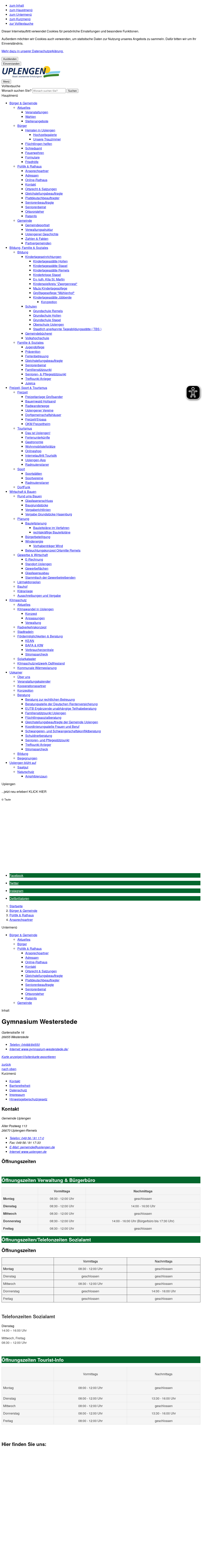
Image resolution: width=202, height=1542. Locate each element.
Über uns (23, 677)
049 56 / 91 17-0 (26, 1138)
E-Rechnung (34, 559)
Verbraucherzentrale (39, 649)
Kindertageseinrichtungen (43, 256)
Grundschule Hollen (47, 315)
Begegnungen (27, 758)
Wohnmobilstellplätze (40, 446)
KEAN (29, 640)
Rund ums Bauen (29, 496)
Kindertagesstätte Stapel (50, 265)
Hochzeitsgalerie (45, 134)
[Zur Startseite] (31, 76)
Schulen (31, 306)
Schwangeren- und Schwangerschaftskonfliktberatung (63, 731)
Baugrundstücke (36, 505)
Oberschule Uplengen (48, 324)
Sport (21, 469)
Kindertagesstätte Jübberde (52, 297)
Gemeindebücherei (38, 333)
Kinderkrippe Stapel (47, 274)
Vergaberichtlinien (38, 509)
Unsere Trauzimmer (47, 139)
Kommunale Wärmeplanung (37, 668)
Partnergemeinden (38, 243)
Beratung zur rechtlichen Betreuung (50, 699)
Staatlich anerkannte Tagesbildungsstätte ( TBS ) (67, 329)
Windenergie (34, 541)
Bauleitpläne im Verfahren (51, 527)
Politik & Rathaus (29, 166)
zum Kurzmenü (20, 19)
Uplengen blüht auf (22, 762)
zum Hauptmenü (21, 10)
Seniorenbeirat (35, 207)
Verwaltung (33, 622)
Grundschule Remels (48, 311)
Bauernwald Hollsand (40, 401)
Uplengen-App (35, 460)
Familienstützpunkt (38, 369)
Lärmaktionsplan (29, 582)
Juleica (30, 383)
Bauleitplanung (36, 523)
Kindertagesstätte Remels (51, 270)
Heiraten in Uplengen (40, 130)
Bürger (22, 125)
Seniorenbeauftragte (39, 202)
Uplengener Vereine (39, 410)
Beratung (23, 695)
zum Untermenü (20, 14)
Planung (23, 518)
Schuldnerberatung (38, 735)
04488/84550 (24, 1044)
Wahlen (30, 116)
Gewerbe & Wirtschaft (32, 555)
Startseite (16, 906)
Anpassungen (35, 618)
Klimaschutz (18, 600)
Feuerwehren (34, 152)
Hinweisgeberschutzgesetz (28, 1099)
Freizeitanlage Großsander (44, 396)
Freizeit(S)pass (35, 419)
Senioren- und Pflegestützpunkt (47, 740)
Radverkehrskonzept (31, 627)
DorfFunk (23, 487)
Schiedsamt (33, 148)
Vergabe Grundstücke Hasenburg (48, 514)
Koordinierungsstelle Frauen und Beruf (52, 726)
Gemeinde (24, 220)
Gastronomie (34, 442)
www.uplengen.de (28, 1151)
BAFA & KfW (34, 645)
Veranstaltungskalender (33, 681)
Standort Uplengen (38, 564)
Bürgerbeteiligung (37, 536)
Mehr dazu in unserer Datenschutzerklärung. (33, 51)
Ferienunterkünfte (37, 437)
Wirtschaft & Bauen (22, 491)
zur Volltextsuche (21, 23)
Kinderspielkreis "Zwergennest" (55, 283)
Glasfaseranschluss (39, 500)
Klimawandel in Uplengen (35, 609)
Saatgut (22, 767)
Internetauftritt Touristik (41, 455)
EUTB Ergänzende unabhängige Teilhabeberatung (60, 708)
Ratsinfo (31, 216)
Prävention (32, 351)
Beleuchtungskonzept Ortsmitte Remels (52, 550)
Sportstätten (33, 473)
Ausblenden (10, 59)
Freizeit (22, 392)
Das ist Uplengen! (37, 433)
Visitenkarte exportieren (39, 1056)
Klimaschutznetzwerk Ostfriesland (41, 663)
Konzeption (49, 302)
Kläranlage (25, 591)
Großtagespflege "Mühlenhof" (54, 293)
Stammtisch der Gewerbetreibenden (50, 577)
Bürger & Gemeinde (23, 103)
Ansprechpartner (37, 171)
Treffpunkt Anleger (38, 378)
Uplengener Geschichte (41, 234)
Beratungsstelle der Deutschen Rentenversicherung (61, 704)
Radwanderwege (37, 405)
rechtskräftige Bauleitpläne (51, 532)
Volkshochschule (37, 338)
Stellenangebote (36, 121)
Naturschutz (25, 771)
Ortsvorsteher (34, 211)
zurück (6, 1064)
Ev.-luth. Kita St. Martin (49, 279)
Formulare (32, 157)
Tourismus (24, 428)
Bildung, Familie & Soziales (28, 247)
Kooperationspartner (31, 686)
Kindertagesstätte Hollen (50, 261)
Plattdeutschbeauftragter (42, 198)
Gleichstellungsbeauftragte (44, 193)
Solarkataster (26, 658)
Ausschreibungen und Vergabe (39, 595)
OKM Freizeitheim (37, 424)
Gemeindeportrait (37, 225)
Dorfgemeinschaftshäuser (43, 415)
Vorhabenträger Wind (48, 546)
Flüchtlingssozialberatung (43, 717)
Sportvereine (34, 478)
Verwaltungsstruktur (39, 229)
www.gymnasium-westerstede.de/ (38, 1049)
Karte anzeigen (12, 1056)
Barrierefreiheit (19, 1085)
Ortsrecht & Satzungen (41, 189)
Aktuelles (23, 107)
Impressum (17, 1094)
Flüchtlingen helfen (38, 143)
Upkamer (15, 672)
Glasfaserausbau (37, 573)
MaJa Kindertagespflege (50, 288)
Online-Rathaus (36, 180)
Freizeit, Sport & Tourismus (28, 387)
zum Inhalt (16, 5)
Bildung (22, 252)
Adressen (32, 175)
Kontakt (30, 184)
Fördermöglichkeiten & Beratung (40, 636)
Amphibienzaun (36, 776)
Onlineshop (33, 451)
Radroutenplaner (37, 464)
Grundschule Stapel (47, 320)
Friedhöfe (31, 162)
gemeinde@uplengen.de (32, 1147)
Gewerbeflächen (36, 568)
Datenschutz (18, 1090)
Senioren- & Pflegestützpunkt (45, 374)
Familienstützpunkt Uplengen (45, 713)
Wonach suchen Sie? (17, 90)
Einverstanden (11, 63)
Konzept (31, 613)
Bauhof (22, 586)
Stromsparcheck (36, 654)
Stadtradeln (25, 631)
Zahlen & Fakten (36, 238)
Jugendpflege (34, 347)
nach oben (9, 1069)
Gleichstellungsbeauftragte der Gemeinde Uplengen (61, 722)
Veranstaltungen (36, 112)
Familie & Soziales (30, 342)
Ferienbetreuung (37, 356)
